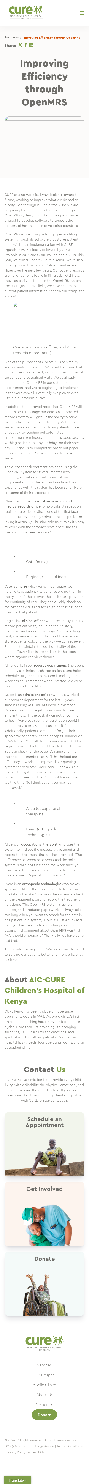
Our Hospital (44, 1375)
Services (44, 1365)
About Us (44, 1395)
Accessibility (36, 1452)
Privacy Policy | (16, 1452)
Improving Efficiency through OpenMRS (51, 37)
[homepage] (44, 1353)
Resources (12, 37)
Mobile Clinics (44, 1385)
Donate (44, 1414)
